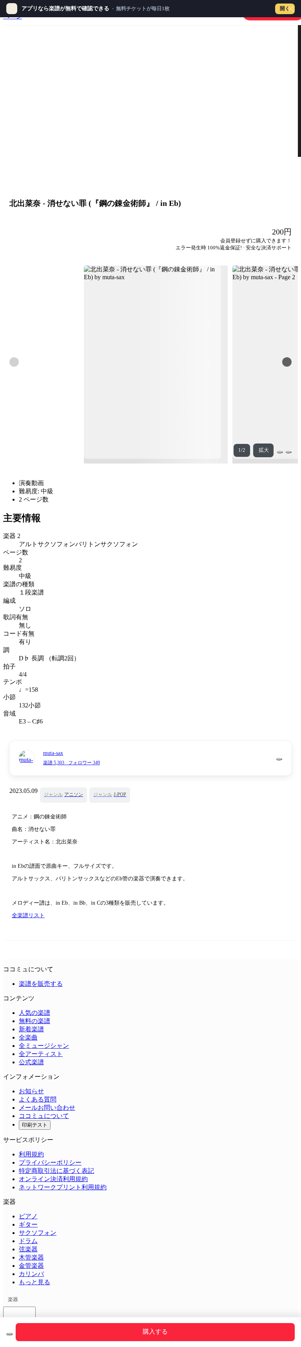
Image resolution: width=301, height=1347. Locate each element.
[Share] (280, 452)
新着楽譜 (31, 1029)
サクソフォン (37, 1232)
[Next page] (287, 362)
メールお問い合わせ (47, 1107)
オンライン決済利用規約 (53, 1179)
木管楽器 (31, 1257)
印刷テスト (34, 1125)
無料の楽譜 (34, 1021)
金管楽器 (31, 1265)
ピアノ (28, 1216)
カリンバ (31, 1274)
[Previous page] (14, 362)
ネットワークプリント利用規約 (63, 1187)
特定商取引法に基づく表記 (56, 1170)
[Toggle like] (288, 452)
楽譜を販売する (41, 983)
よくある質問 (37, 1099)
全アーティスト (41, 1054)
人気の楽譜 (34, 1012)
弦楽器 (28, 1249)
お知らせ (31, 1091)
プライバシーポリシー (50, 1162)
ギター (28, 1224)
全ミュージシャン (44, 1045)
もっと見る (34, 1282)
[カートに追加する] (9, 1334)
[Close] (290, 8)
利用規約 (31, 1154)
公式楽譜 (31, 1062)
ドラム (28, 1241)
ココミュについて (44, 1116)
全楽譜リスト (28, 915)
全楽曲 (28, 1037)
